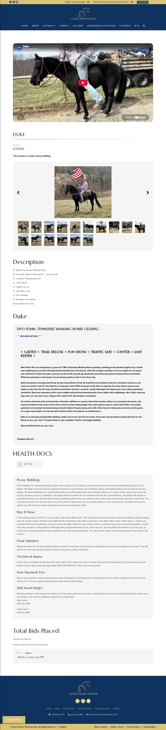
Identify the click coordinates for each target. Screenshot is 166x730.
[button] (144, 26)
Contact (64, 25)
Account (78, 25)
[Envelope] (17, 2)
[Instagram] (13, 2)
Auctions (48, 25)
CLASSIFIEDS (125, 25)
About (35, 25)
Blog (137, 25)
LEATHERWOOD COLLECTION (101, 25)
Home (25, 25)
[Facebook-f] (10, 2)
